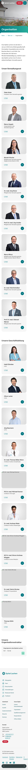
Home (3, 35)
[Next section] (24, 766)
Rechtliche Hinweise (12, 758)
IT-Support (26, 758)
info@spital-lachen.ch (8, 737)
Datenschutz (19, 757)
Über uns (10, 35)
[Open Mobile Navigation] (25, 3)
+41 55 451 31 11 (9, 734)
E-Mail (6, 98)
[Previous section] (4, 766)
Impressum (5, 757)
